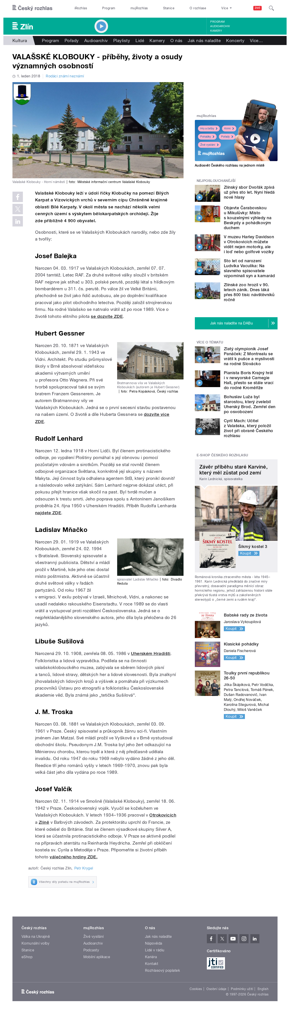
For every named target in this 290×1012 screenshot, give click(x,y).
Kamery (216, 30)
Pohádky (205, 136)
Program (108, 8)
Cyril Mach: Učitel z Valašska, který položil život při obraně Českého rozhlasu (248, 428)
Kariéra (151, 957)
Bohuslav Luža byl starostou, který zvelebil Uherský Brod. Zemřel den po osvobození (250, 404)
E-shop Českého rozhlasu (222, 455)
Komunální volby (35, 943)
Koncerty (235, 40)
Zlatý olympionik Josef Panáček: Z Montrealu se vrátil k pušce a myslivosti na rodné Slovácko (249, 356)
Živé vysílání (207, 144)
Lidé (139, 40)
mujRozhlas (139, 8)
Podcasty (91, 950)
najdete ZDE (48, 512)
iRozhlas (81, 8)
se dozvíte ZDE (107, 316)
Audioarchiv (220, 26)
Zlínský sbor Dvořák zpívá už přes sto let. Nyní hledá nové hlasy (249, 192)
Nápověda (153, 943)
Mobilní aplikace (96, 957)
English (263, 989)
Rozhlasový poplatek (162, 970)
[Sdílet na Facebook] (17, 197)
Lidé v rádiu (154, 950)
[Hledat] (271, 8)
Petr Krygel (83, 868)
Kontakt (151, 964)
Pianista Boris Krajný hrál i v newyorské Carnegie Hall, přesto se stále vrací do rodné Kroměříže (248, 380)
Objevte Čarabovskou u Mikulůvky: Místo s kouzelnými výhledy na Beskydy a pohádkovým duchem (247, 217)
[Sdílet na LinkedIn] (17, 221)
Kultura (19, 40)
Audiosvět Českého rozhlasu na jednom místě (229, 165)
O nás (176, 40)
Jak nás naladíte (204, 40)
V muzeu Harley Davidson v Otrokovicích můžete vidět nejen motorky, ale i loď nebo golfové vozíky (249, 244)
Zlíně (44, 822)
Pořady (72, 40)
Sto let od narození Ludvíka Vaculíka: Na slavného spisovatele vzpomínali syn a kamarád (249, 268)
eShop (27, 957)
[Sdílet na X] (17, 209)
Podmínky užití (242, 989)
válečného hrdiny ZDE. (73, 857)
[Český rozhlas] (32, 8)
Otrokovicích (162, 815)
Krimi (227, 128)
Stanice (168, 8)
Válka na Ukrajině (36, 936)
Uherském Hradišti (150, 653)
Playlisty (121, 40)
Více (256, 40)
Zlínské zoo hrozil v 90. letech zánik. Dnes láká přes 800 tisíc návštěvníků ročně (249, 292)
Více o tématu (210, 342)
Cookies (196, 989)
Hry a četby (207, 128)
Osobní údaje (216, 989)
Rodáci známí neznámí (65, 76)
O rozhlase (198, 8)
